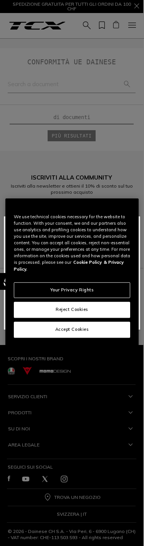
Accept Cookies (72, 329)
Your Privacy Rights (72, 290)
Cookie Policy (87, 262)
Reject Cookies (72, 309)
